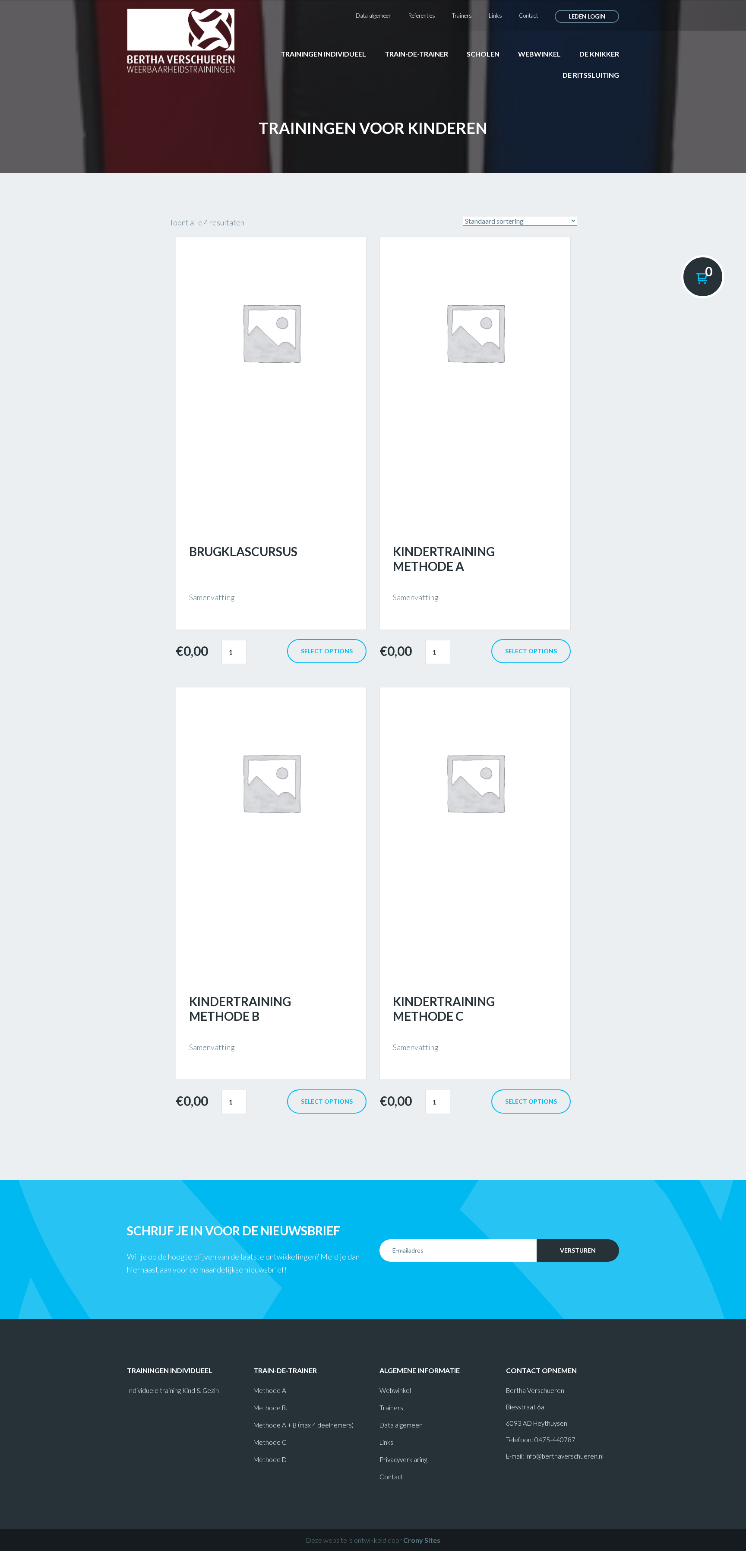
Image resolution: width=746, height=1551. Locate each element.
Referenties (421, 15)
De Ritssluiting (591, 75)
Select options (327, 651)
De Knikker (599, 54)
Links (495, 15)
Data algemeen (374, 15)
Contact (528, 15)
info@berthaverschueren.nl (564, 1456)
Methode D (270, 1459)
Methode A (269, 1390)
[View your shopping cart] (702, 276)
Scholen (483, 54)
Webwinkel (539, 54)
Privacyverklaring (403, 1459)
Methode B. (270, 1408)
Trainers (462, 15)
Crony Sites (421, 1540)
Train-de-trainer (416, 54)
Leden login (587, 16)
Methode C (270, 1442)
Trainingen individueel (323, 54)
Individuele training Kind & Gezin (173, 1390)
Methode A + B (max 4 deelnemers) (303, 1425)
